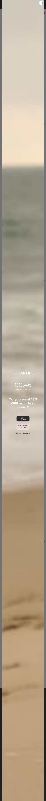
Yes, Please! (23, 419)
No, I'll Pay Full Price (23, 427)
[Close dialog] (41, 3)
